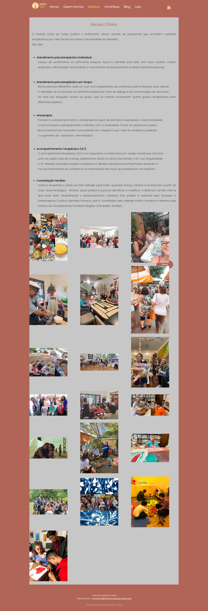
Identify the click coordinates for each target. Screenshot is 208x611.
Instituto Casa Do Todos (104, 595)
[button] (169, 7)
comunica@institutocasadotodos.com (112, 598)
